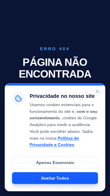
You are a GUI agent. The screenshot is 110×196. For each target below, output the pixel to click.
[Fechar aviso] (97, 91)
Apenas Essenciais (55, 162)
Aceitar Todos (55, 178)
